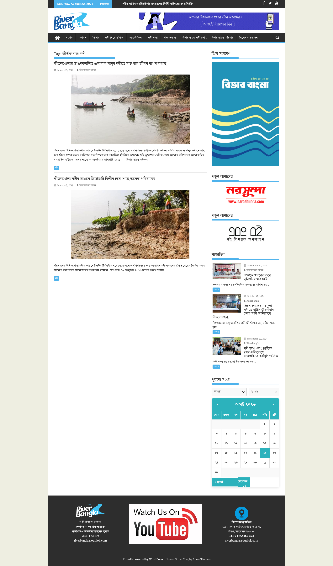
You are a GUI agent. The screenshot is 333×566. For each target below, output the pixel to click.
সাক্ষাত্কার (170, 37)
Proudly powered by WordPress (143, 559)
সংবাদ (69, 37)
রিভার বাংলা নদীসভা (193, 37)
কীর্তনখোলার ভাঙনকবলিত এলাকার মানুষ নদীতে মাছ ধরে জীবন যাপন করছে (110, 64)
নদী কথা (153, 37)
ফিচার (95, 37)
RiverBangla (252, 301)
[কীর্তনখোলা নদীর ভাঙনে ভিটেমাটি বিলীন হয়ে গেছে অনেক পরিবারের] (130, 224)
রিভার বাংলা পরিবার (222, 37)
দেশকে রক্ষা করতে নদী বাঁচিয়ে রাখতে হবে (191, 4)
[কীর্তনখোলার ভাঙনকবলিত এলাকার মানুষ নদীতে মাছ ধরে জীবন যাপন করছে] (130, 109)
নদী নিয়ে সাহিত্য (114, 37)
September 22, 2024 (256, 339)
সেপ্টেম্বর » (242, 484)
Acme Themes (201, 559)
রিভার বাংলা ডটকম (87, 70)
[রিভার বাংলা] (57, 37)
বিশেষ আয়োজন (248, 37)
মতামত (82, 37)
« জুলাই (219, 482)
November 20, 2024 (256, 266)
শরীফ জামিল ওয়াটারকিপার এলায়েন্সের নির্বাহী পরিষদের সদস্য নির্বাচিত (123, 4)
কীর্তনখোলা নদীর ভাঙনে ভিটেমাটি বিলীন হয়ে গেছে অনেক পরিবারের (104, 179)
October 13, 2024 (255, 296)
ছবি (56, 168)
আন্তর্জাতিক (136, 37)
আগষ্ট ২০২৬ (245, 404)
